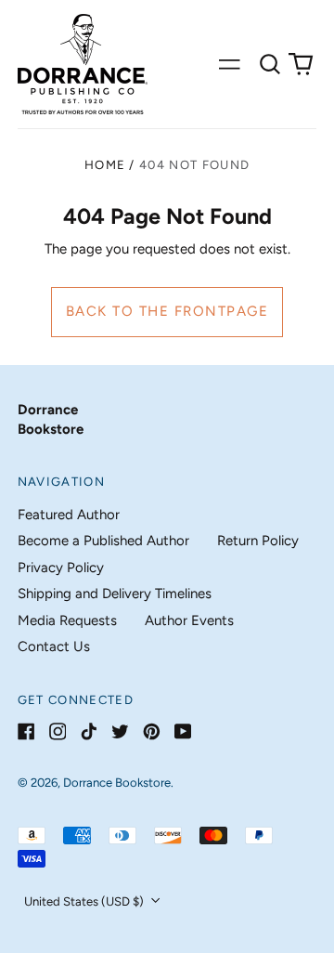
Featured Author (69, 514)
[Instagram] (58, 731)
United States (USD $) (85, 901)
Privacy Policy (61, 567)
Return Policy (258, 540)
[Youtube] (183, 731)
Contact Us (54, 646)
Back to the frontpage (167, 311)
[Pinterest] (152, 731)
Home (104, 165)
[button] (270, 64)
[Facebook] (26, 731)
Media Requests (67, 620)
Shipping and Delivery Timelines (115, 593)
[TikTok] (88, 731)
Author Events (189, 620)
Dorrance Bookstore (117, 783)
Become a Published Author (103, 540)
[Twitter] (120, 731)
